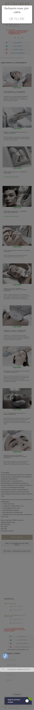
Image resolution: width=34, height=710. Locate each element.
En (22, 19)
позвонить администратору (19, 669)
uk (11, 19)
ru (16, 19)
